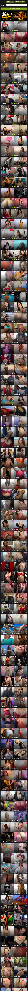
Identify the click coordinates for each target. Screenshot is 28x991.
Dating (2, 5)
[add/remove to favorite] (1, 22)
